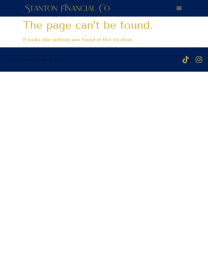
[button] (179, 8)
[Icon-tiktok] (185, 59)
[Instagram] (199, 59)
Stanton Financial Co (67, 8)
